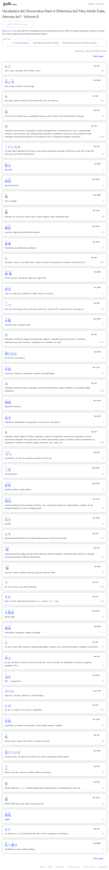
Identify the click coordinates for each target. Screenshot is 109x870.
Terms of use (88, 866)
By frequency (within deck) (45, 42)
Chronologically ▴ (20, 42)
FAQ (50, 866)
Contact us (59, 866)
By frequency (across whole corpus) (80, 42)
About (42, 866)
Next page (98, 56)
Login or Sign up (95, 3)
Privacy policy (74, 866)
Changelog (102, 866)
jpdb (7, 4)
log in (10, 30)
